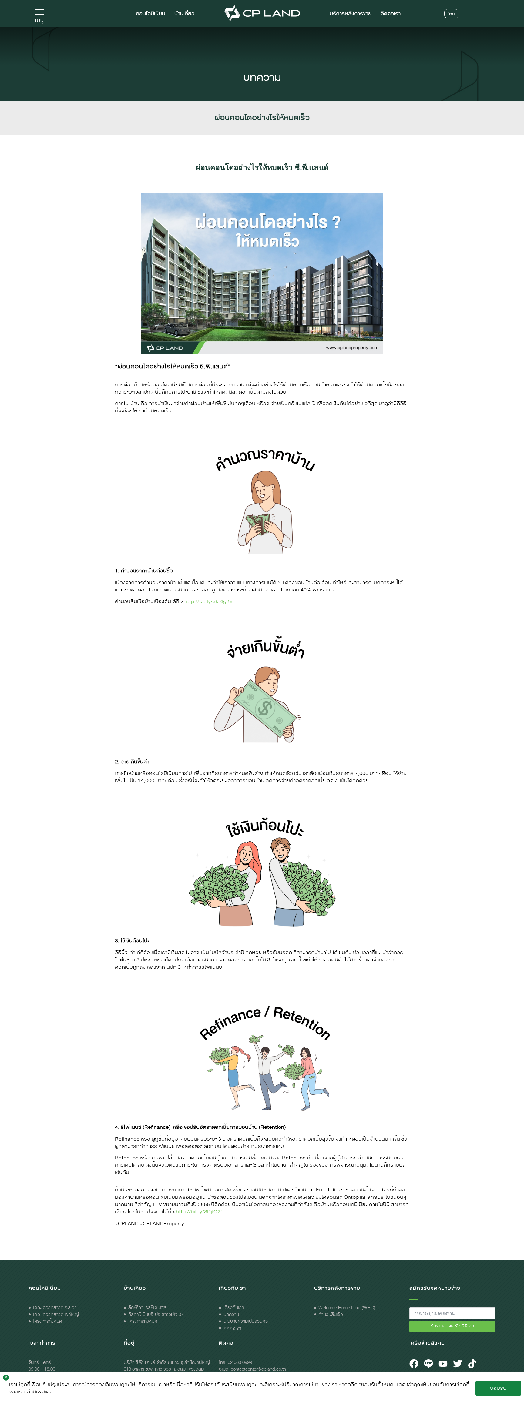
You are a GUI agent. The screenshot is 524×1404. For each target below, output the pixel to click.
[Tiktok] (472, 1363)
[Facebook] (413, 1363)
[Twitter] (457, 1363)
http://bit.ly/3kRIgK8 (208, 601)
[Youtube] (443, 1363)
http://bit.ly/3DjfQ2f (199, 1211)
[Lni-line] (428, 1363)
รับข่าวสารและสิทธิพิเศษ (452, 1326)
